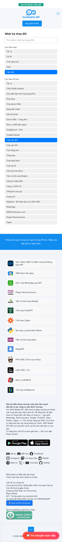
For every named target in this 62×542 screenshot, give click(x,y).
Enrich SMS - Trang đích (16, 119)
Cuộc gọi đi (11, 166)
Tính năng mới (12, 62)
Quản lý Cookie (31, 477)
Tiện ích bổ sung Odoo (26, 340)
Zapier (9, 222)
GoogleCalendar (13, 135)
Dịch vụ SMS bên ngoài (16, 125)
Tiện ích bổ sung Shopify (16, 176)
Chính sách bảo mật (14, 477)
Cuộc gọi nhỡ (12, 145)
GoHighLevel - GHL (14, 130)
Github (14, 493)
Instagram (15, 458)
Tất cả (9, 51)
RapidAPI (20, 349)
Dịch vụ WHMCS (23, 380)
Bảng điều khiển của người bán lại (38, 485)
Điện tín (14, 463)
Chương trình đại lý (14, 171)
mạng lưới (10, 197)
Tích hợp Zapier (23, 320)
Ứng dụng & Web (13, 104)
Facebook (38, 453)
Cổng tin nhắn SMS (14, 181)
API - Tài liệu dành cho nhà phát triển (21, 496)
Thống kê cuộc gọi (14, 191)
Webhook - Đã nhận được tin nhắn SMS (23, 202)
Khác (8, 67)
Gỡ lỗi (9, 57)
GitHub (46, 463)
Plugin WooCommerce (15, 217)
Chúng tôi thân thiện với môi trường (21, 491)
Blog (8, 493)
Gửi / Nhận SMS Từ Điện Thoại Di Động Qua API (34, 263)
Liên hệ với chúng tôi (15, 483)
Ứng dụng (10, 99)
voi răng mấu (31, 458)
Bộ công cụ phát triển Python (29, 330)
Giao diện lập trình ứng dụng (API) (20, 94)
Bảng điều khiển (32, 23)
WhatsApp (10, 207)
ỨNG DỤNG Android (15, 89)
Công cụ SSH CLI (13, 186)
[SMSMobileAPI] (31, 13)
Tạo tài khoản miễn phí (32, 5)
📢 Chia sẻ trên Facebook (19, 503)
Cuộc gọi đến (11, 140)
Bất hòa (25, 453)
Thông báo (10, 155)
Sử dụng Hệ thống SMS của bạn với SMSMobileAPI (28, 499)
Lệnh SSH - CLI (23, 370)
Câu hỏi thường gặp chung (17, 488)
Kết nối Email (12, 114)
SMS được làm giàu (25, 273)
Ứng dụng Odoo (13, 161)
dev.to (13, 453)
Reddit (46, 458)
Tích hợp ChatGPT (24, 310)
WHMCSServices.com (15, 212)
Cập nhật (10, 72)
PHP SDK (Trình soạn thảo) (28, 359)
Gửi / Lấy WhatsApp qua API (29, 283)
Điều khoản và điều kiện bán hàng (20, 474)
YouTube (34, 463)
